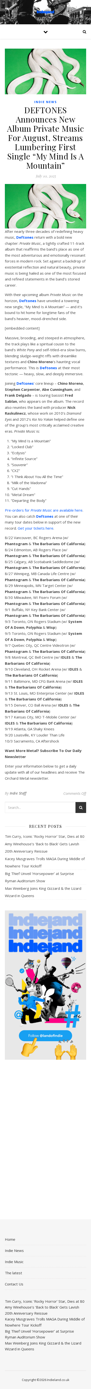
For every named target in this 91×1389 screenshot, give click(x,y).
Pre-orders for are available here (44, 510)
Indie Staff (18, 793)
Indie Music (14, 1261)
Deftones (24, 237)
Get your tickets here (35, 528)
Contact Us (14, 1284)
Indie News (45, 102)
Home (10, 1239)
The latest (13, 1272)
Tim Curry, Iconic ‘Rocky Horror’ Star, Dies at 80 (44, 836)
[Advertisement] (45, 1140)
